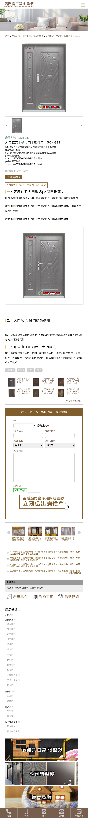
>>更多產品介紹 (73, 401)
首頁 (7, 36)
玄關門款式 (38, 36)
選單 (83, 5)
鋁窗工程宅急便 (19, 4)
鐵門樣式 (21, 370)
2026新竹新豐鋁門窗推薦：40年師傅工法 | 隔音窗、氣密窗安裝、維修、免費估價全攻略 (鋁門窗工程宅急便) (45, 553)
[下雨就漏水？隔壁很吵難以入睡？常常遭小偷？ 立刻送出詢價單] (44, 502)
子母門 (39, 370)
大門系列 (26, 36)
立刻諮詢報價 (14, 177)
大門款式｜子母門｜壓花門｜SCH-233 (63, 36)
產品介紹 (16, 36)
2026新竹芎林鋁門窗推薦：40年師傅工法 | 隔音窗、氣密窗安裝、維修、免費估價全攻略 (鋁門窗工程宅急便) (45, 565)
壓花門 (30, 370)
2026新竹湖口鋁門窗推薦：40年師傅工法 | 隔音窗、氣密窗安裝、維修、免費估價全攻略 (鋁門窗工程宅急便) (45, 559)
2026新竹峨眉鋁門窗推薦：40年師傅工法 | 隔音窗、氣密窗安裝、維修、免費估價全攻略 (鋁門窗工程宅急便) (45, 572)
